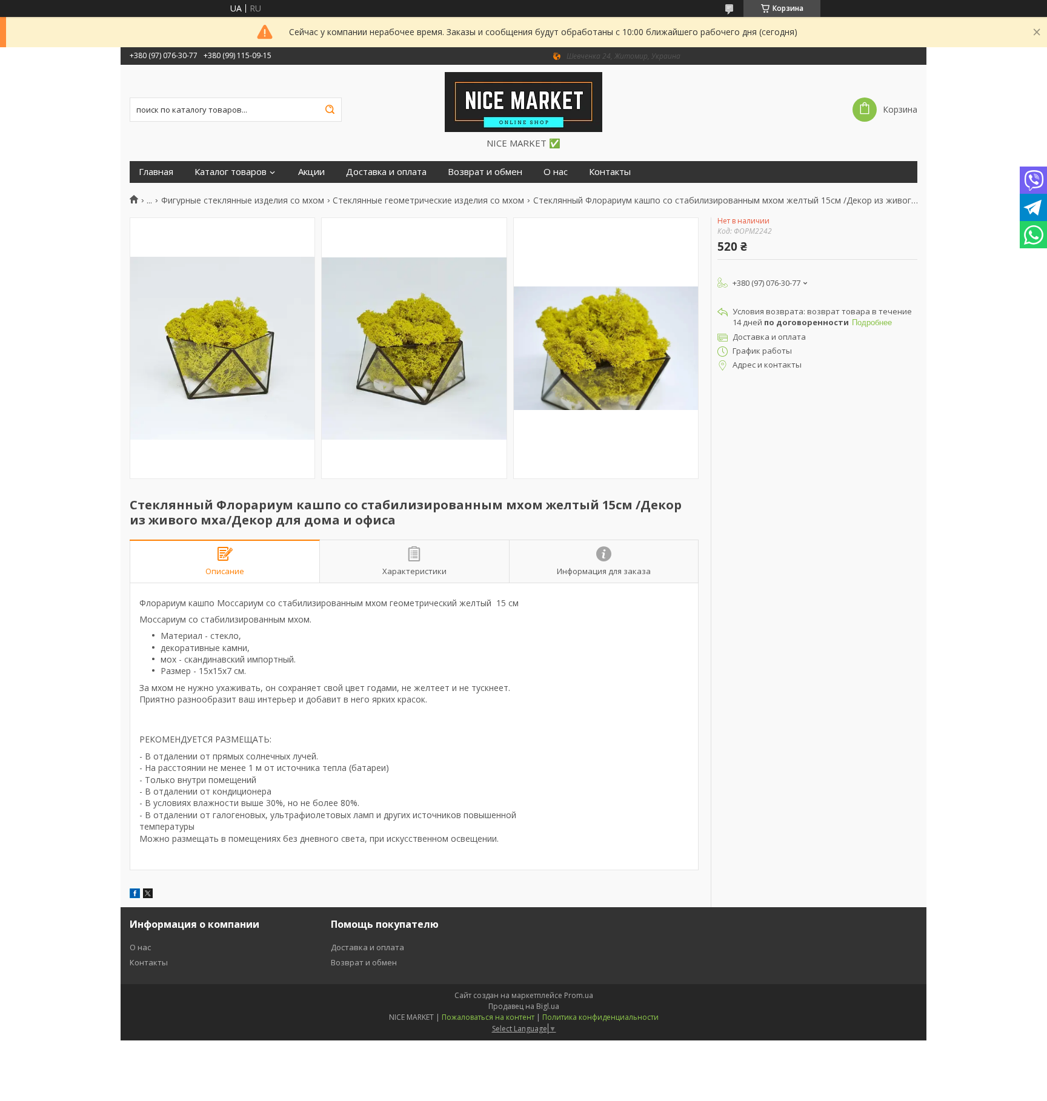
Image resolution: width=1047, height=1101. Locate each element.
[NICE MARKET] (523, 101)
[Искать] (329, 110)
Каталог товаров (230, 171)
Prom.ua (578, 995)
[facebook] (135, 895)
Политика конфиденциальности (600, 1017)
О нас (555, 171)
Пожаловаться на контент (488, 1017)
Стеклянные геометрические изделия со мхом (428, 200)
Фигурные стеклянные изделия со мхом (242, 200)
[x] (148, 895)
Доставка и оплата (386, 171)
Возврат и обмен (485, 171)
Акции (311, 171)
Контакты (610, 171)
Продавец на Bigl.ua (523, 1006)
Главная (156, 171)
